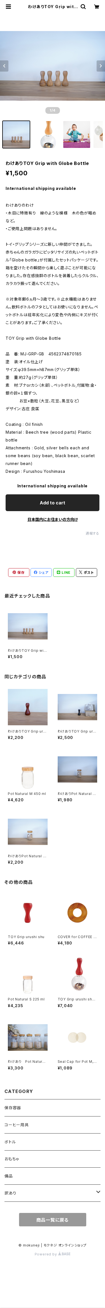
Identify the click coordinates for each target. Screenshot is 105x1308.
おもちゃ (11, 1158)
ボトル (10, 1141)
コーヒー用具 (16, 1124)
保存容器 (12, 1107)
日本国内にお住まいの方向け (52, 519)
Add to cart (52, 503)
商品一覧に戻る (52, 1220)
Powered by (46, 1254)
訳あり (10, 1193)
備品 (8, 1176)
